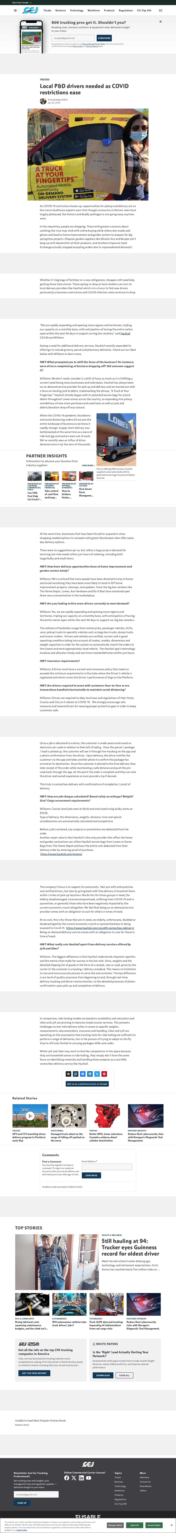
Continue (91, 1175)
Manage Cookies (115, 1525)
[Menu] (15, 10)
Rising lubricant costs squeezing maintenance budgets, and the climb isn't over (30, 1325)
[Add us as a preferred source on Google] (75, 1074)
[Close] (172, 1525)
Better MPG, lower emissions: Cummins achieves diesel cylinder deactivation (106, 1137)
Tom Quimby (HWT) (58, 99)
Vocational (57, 1130)
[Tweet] (97, 1074)
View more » (88, 465)
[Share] (83, 1074)
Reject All (135, 1525)
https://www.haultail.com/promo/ (61, 854)
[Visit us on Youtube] (88, 1477)
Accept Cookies (154, 1525)
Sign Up (22, 1503)
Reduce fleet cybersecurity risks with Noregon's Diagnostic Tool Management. (145, 1137)
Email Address (89, 1161)
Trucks (45, 79)
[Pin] (104, 1074)
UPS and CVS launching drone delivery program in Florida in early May (29, 1137)
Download (103, 1375)
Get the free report (34, 1373)
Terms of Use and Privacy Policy (93, 44)
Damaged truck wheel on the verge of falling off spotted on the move (68, 1137)
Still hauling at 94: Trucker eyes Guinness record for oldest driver (130, 1247)
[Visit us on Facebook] (66, 1477)
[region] (88, 1525)
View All (124, 1375)
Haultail (125, 333)
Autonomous (59, 1318)
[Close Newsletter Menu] (160, 21)
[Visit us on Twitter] (74, 1477)
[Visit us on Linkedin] (81, 1477)
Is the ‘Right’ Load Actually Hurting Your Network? (120, 1354)
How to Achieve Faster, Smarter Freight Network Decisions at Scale (68, 494)
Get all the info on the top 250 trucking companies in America (45, 1352)
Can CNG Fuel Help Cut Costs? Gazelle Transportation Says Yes (34, 496)
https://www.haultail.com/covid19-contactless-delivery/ (100, 928)
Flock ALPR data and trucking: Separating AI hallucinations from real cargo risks (106, 1325)
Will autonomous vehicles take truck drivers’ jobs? (69, 1324)
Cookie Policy (21, 1530)
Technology (95, 1318)
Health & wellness (112, 1235)
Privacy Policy (77, 46)
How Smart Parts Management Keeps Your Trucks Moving (86, 492)
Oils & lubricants (24, 1318)
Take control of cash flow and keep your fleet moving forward (51, 494)
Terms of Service (92, 46)
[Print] (68, 1074)
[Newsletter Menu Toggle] (160, 10)
